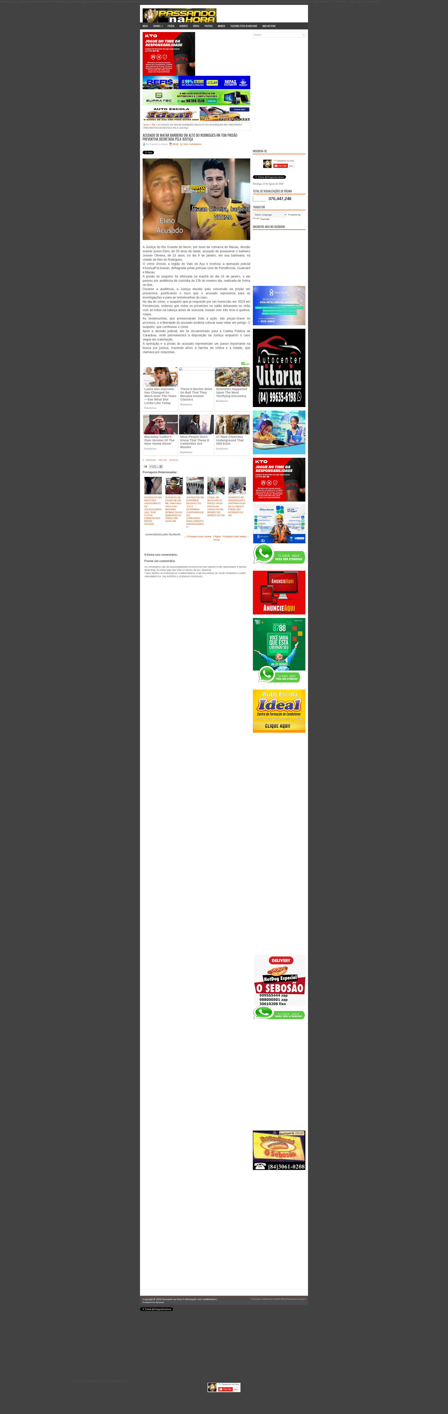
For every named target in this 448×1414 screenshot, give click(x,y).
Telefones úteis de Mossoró (243, 26)
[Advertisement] (279, 92)
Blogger (160, 1302)
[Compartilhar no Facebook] (161, 466)
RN (153, 124)
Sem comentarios (192, 144)
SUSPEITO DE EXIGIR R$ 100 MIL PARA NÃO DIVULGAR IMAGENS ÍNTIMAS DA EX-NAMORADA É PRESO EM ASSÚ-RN (174, 509)
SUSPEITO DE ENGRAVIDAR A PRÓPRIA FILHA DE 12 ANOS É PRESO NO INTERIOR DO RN (236, 506)
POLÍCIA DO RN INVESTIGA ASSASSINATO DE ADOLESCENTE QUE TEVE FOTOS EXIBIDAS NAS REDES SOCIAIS (153, 510)
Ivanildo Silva (279, 1299)
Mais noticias (269, 26)
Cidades (158, 26)
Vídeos (196, 26)
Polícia (171, 26)
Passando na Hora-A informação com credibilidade (189, 1299)
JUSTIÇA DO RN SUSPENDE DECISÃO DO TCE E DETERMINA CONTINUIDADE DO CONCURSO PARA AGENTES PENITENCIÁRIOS (195, 512)
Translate (265, 219)
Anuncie (221, 26)
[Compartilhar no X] (157, 466)
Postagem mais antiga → (236, 536)
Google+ (173, 460)
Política (208, 26)
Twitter (162, 460)
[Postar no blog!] (154, 466)
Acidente (184, 26)
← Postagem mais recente (197, 536)
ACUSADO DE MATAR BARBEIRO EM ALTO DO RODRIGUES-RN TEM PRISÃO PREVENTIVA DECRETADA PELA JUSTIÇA (190, 137)
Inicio (145, 26)
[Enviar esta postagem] (145, 466)
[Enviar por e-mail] (151, 466)
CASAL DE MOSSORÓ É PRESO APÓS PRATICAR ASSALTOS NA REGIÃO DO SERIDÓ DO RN (215, 506)
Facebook (150, 460)
